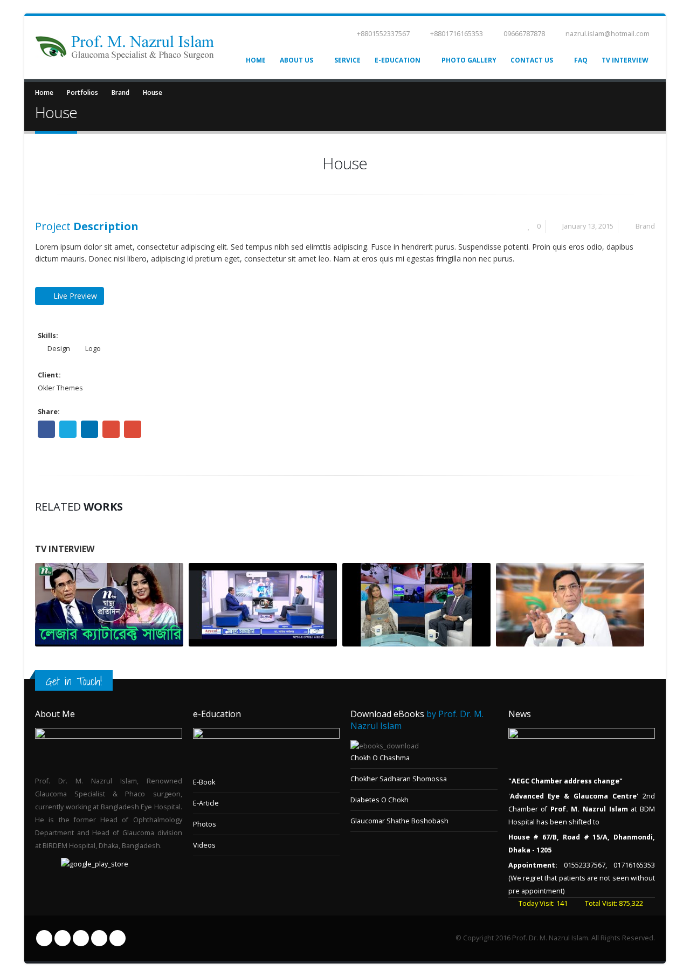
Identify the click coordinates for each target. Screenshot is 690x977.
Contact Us (531, 60)
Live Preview (75, 296)
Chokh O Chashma (380, 757)
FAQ (581, 60)
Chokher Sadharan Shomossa (398, 778)
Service (347, 60)
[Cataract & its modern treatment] (416, 604)
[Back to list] (43, 169)
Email (132, 429)
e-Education (397, 60)
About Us (296, 60)
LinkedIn (89, 429)
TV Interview (625, 60)
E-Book (204, 782)
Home (256, 60)
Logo (93, 348)
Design (58, 348)
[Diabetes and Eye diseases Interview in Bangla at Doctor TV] (263, 604)
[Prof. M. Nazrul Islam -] (124, 48)
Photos (204, 824)
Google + (111, 429)
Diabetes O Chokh (379, 799)
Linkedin (99, 938)
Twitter (68, 429)
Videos (204, 845)
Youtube (81, 938)
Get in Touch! (74, 681)
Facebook (46, 429)
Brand (645, 226)
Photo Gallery (468, 60)
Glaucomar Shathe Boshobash (399, 820)
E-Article (206, 803)
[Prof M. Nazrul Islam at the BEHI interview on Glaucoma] (570, 604)
